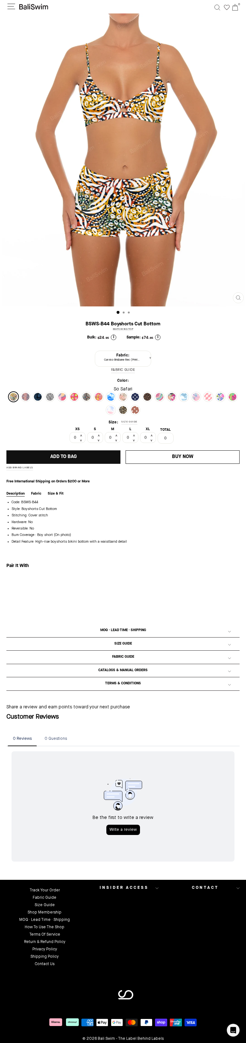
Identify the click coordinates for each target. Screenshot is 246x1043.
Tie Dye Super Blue (111, 397)
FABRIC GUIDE (123, 370)
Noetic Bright (62, 397)
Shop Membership (45, 912)
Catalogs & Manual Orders (123, 670)
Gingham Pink (208, 397)
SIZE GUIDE (129, 422)
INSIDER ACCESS (124, 888)
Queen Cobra (25, 397)
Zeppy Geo (74, 397)
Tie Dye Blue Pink (111, 410)
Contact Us (44, 964)
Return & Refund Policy (44, 942)
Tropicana (171, 397)
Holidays (123, 397)
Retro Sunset (86, 397)
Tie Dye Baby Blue (184, 397)
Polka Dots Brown (135, 410)
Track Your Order (44, 890)
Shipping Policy (44, 957)
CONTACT (205, 888)
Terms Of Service (44, 935)
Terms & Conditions (123, 683)
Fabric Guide (123, 657)
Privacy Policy (44, 949)
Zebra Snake (50, 397)
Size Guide (123, 644)
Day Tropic (232, 397)
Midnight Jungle (38, 397)
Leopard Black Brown (147, 397)
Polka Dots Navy (135, 397)
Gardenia (220, 397)
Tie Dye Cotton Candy (196, 397)
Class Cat (123, 410)
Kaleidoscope (159, 397)
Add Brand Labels (19, 467)
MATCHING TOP (123, 329)
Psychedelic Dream (98, 397)
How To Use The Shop (44, 927)
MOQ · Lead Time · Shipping (123, 630)
